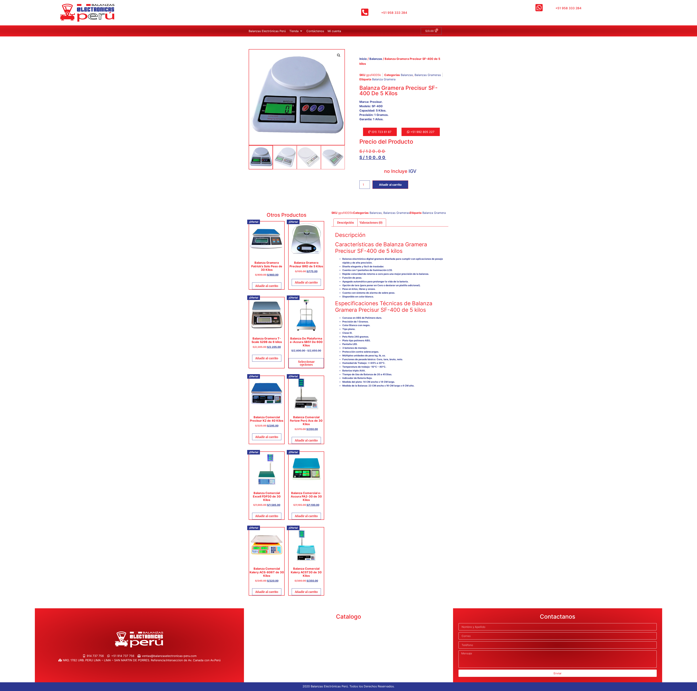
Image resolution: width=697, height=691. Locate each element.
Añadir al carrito (390, 184)
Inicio (363, 59)
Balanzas (375, 59)
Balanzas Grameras (428, 75)
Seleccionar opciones (306, 363)
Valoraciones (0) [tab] (371, 222)
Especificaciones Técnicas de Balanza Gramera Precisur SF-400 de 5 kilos (383, 306)
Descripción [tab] (345, 222)
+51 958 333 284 (394, 13)
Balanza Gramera (384, 79)
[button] (296, 31)
